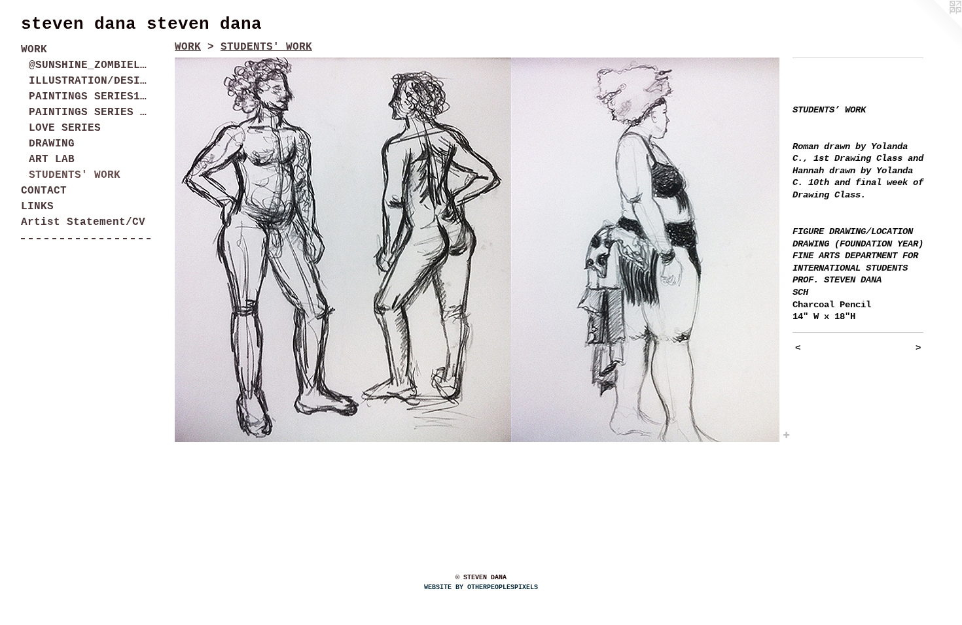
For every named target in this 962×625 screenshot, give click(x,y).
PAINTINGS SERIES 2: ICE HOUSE (90, 112)
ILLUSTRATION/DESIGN (90, 81)
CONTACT (44, 191)
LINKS (37, 206)
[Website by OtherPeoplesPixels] (936, 26)
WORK (34, 50)
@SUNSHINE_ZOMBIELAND (90, 65)
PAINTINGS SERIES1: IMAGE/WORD (90, 97)
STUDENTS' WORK (74, 175)
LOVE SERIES (65, 128)
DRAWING (52, 144)
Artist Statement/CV (83, 222)
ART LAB (52, 159)
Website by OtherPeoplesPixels (481, 587)
